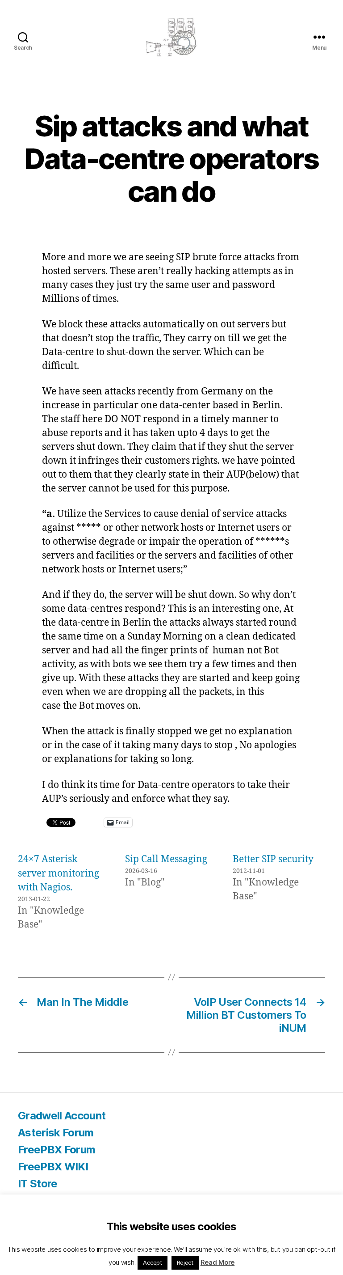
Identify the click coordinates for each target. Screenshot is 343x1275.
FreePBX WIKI (53, 1166)
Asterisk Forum (56, 1132)
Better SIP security (273, 859)
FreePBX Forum (56, 1149)
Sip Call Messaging (166, 859)
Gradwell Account (61, 1115)
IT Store (38, 1183)
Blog (29, 1200)
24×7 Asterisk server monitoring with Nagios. (58, 873)
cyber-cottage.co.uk (88, 1249)
